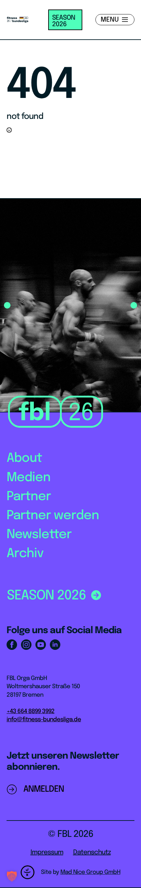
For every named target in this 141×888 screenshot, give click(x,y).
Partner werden (53, 515)
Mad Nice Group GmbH (90, 872)
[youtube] (40, 644)
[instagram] (26, 644)
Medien (28, 477)
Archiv (25, 553)
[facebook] (12, 644)
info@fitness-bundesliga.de (44, 720)
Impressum (46, 852)
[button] (7, 305)
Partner (29, 496)
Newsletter (39, 534)
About (24, 458)
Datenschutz (92, 852)
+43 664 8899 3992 (30, 711)
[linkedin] (55, 644)
